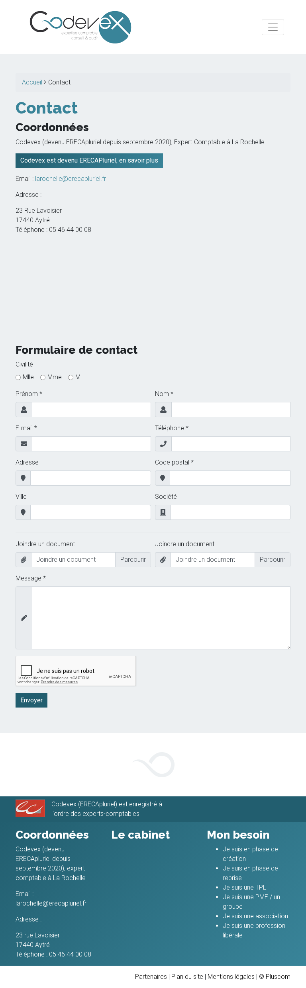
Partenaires (151, 976)
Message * (31, 578)
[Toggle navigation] (273, 27)
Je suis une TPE (245, 887)
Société (166, 496)
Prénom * (29, 394)
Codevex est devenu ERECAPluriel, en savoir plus (89, 160)
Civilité (24, 364)
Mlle (28, 377)
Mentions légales (231, 976)
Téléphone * (171, 428)
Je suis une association (255, 916)
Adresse (27, 462)
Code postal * (174, 462)
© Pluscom (274, 976)
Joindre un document (45, 544)
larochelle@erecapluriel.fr (70, 178)
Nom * (164, 394)
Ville (21, 496)
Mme (54, 377)
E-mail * (26, 428)
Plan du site (187, 976)
